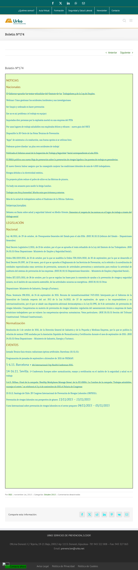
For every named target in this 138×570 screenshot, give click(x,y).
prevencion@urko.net (72, 548)
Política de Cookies (88, 566)
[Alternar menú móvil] (131, 20)
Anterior (112, 52)
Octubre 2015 (50, 494)
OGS (10, 494)
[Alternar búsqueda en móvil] (124, 20)
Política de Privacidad (63, 566)
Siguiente (125, 52)
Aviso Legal (43, 566)
